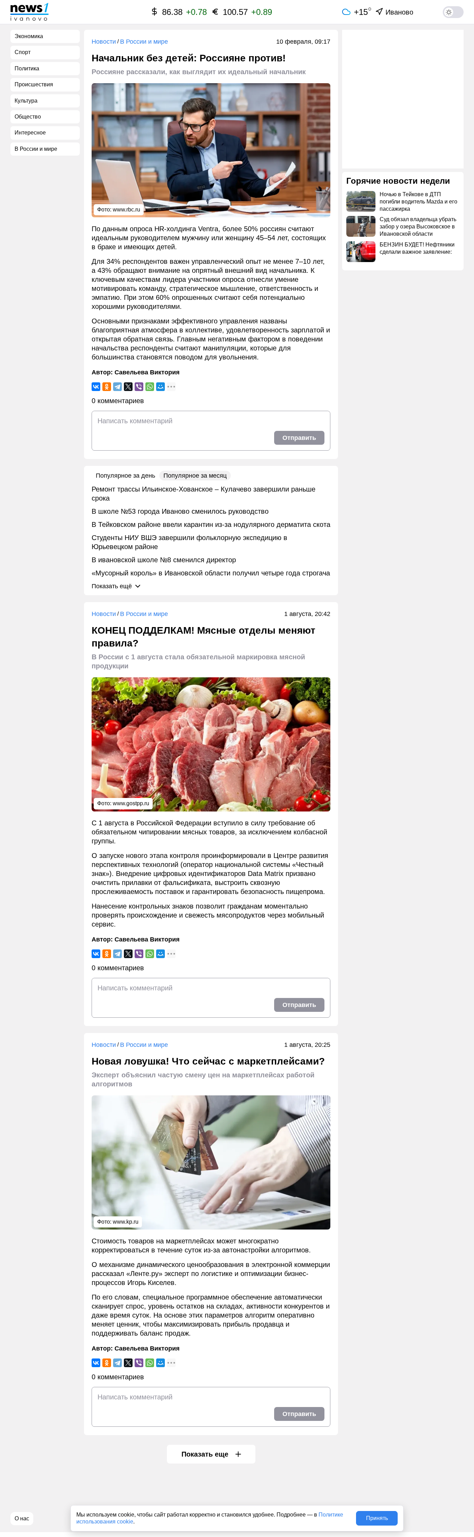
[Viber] (139, 386)
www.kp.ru (125, 1222)
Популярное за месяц (195, 475)
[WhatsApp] (149, 386)
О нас (22, 1518)
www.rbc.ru (126, 209)
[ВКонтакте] (96, 386)
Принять (377, 1518)
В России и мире (144, 41)
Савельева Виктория (147, 372)
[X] (128, 386)
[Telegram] (117, 386)
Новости (104, 41)
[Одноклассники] (106, 386)
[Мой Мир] (160, 386)
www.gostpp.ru (131, 803)
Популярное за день (125, 475)
